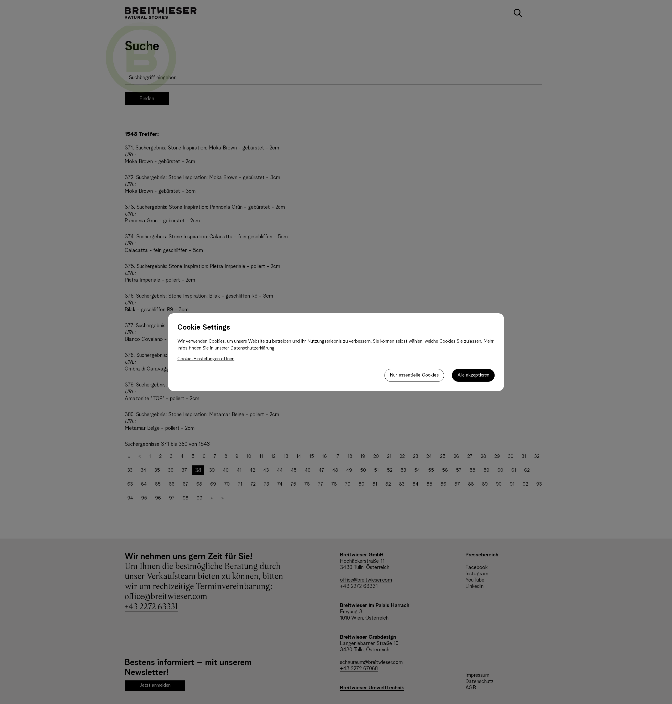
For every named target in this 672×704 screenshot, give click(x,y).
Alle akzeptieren (473, 375)
